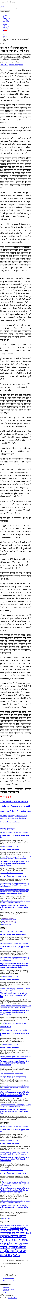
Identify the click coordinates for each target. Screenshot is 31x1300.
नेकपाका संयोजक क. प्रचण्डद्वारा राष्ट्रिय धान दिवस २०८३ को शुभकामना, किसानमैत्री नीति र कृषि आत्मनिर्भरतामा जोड (14, 863)
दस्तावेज (5, 24)
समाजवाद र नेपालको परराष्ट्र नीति (9, 849)
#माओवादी (13, 1225)
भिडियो (5, 27)
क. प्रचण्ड (26, 1225)
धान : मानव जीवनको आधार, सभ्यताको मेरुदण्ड (13, 876)
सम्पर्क (4, 1292)
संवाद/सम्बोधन (6, 18)
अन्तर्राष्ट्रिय (6, 20)
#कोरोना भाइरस (17, 1236)
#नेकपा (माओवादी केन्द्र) (5, 1225)
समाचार (5, 15)
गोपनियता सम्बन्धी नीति (8, 1289)
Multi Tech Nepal (12, 1298)
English (5, 30)
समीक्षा (4, 23)
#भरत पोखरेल (19, 1225)
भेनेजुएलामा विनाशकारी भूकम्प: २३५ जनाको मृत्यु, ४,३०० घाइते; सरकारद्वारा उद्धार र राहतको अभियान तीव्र (14, 907)
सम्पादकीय (5, 29)
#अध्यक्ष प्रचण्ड (15, 1228)
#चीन (26, 1230)
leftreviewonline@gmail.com (10, 1280)
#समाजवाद (3, 1228)
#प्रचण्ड (4, 1236)
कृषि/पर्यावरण (6, 26)
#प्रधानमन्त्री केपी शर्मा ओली (12, 1233)
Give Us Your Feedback (10, 822)
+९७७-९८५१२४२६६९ (8, 1278)
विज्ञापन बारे (6, 1290)
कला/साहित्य (6, 21)
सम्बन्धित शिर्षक (5, 1027)
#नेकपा (27, 1232)
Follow (2, 6)
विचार (4, 17)
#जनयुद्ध (23, 1227)
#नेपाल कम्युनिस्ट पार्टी (14, 1230)
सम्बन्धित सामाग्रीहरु (7, 829)
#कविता (3, 1230)
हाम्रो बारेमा (6, 1287)
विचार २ (5, 36)
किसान (8, 1228)
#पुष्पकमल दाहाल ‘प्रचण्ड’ (14, 1239)
